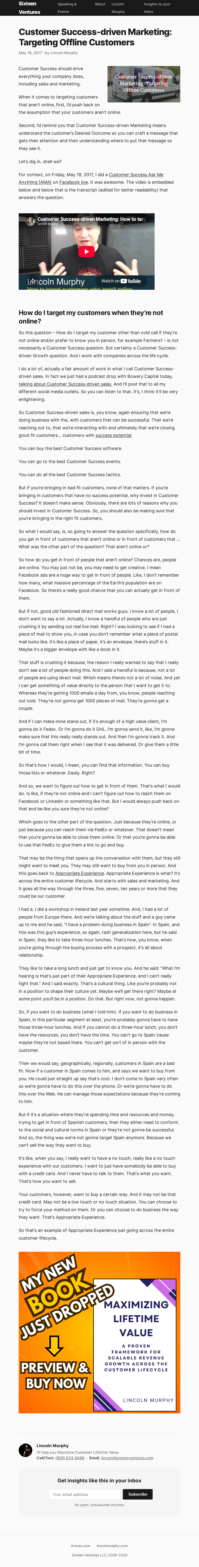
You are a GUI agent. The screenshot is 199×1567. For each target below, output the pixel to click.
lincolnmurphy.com (112, 1546)
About (100, 4)
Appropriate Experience (79, 873)
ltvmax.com (80, 1546)
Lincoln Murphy (64, 52)
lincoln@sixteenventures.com (127, 1458)
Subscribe (137, 1494)
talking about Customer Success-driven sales (65, 384)
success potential (113, 435)
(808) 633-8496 (69, 1458)
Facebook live (73, 182)
